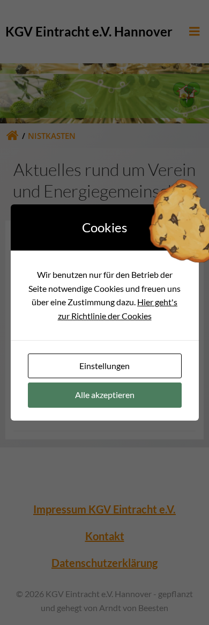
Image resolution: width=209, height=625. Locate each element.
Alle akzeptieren (105, 394)
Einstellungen (104, 366)
